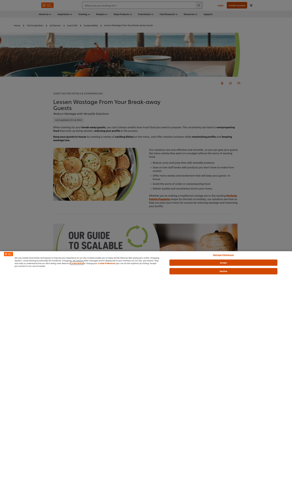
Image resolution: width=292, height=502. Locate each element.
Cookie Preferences (106, 263)
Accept (223, 262)
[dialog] (146, 376)
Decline (223, 271)
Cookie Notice (77, 263)
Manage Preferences (223, 254)
